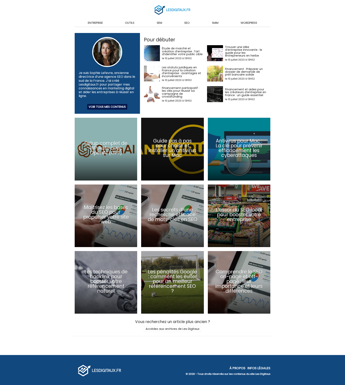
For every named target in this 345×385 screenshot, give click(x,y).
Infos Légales (258, 368)
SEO (187, 23)
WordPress (249, 23)
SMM (215, 23)
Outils (129, 23)
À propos (237, 368)
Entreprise (95, 23)
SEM (159, 23)
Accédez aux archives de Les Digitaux (172, 329)
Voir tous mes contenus (107, 107)
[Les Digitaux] (100, 376)
